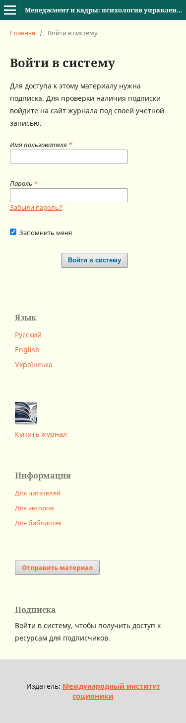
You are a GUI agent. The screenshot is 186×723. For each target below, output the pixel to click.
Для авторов (34, 507)
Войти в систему (94, 260)
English (27, 349)
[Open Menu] (10, 10)
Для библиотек (38, 522)
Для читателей (38, 492)
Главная (22, 32)
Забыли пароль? (36, 207)
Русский (28, 334)
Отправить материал (57, 567)
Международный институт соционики (111, 691)
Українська (34, 364)
